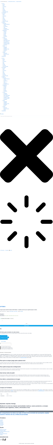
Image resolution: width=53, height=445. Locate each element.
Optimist (12, 390)
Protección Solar (6, 29)
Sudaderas (5, 102)
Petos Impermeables (7, 40)
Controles (4, 10)
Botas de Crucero (6, 54)
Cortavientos (5, 26)
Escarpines (5, 53)
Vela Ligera (4, 23)
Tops (4, 27)
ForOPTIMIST (4, 67)
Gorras (5, 34)
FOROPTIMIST (11, 311)
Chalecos (5, 31)
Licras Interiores (6, 41)
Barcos (4, 4)
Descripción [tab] (2, 352)
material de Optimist (23, 357)
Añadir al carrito (26, 325)
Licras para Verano (6, 43)
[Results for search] (26, 222)
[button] (3, 336)
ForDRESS (3, 22)
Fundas (4, 9)
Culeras (5, 25)
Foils (3, 7)
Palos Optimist (16, 311)
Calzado (4, 52)
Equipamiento (5, 30)
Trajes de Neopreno (7, 24)
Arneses (5, 32)
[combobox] (26, 116)
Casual (5, 55)
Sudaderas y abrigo (6, 42)
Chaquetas (5, 38)
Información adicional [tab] (7, 352)
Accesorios (4, 6)
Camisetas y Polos (6, 103)
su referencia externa (41, 390)
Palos (3, 5)
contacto (40, 389)
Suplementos (4, 56)
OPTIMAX (2, 306)
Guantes (5, 33)
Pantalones (5, 28)
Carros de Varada (5, 11)
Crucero (4, 37)
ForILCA (3, 3)
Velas (3, 8)
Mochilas (5, 35)
